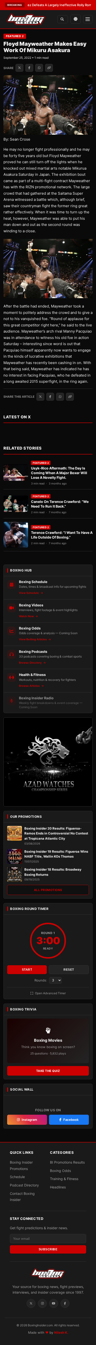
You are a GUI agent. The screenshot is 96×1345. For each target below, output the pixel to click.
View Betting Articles (33, 639)
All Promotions (48, 890)
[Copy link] (49, 68)
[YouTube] (53, 1303)
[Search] (62, 19)
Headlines (58, 1187)
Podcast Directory (24, 1185)
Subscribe (48, 1249)
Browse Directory (30, 662)
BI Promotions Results (67, 1162)
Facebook (71, 1120)
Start (27, 969)
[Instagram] (42, 1303)
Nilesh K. (61, 1332)
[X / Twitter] (31, 1303)
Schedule (17, 1177)
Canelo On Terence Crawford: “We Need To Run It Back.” (60, 503)
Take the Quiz (48, 1071)
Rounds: (41, 980)
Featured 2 (15, 36)
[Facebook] (65, 1303)
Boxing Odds (60, 1171)
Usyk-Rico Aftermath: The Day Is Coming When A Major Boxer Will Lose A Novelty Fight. (59, 473)
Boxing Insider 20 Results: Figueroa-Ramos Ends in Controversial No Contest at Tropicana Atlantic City (56, 833)
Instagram (29, 1120)
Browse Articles (29, 685)
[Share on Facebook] (29, 68)
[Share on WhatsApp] (39, 68)
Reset (69, 969)
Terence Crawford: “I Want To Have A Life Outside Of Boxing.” (62, 534)
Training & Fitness (64, 1179)
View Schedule (29, 593)
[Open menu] (88, 19)
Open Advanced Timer (50, 993)
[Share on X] (19, 68)
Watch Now (26, 616)
